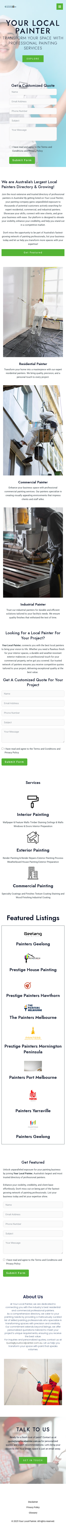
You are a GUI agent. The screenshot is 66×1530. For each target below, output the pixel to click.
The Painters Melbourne (33, 1017)
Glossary (33, 1512)
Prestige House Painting (33, 970)
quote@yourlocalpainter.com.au (24, 1441)
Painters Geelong (33, 944)
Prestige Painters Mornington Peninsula (33, 1049)
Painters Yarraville (33, 1111)
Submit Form (22, 160)
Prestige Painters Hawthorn (33, 995)
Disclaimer (33, 1502)
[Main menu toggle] (59, 6)
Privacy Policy (35, 151)
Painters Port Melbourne (33, 1077)
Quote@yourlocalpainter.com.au (24, 1342)
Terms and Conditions (44, 748)
